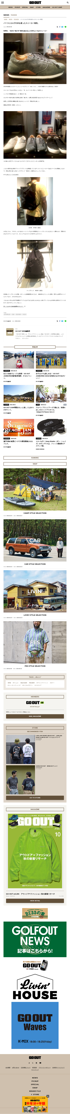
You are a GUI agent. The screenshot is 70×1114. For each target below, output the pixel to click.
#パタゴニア (38, 685)
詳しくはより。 (14, 306)
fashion (16, 19)
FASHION (14, 15)
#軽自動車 (32, 682)
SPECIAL (25, 7)
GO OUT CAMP (57, 7)
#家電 (9, 682)
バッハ (24, 314)
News (10, 7)
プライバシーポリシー (45, 1067)
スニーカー (18, 314)
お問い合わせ (15, 1067)
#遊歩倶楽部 (23, 682)
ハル (13, 314)
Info (63, 5)
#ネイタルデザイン (27, 685)
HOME (5, 19)
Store (38, 7)
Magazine (46, 7)
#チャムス (15, 682)
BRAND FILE (35, 1091)
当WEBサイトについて (58, 1067)
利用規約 (34, 1067)
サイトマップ (35, 1069)
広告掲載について (25, 1067)
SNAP (32, 7)
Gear (13, 5)
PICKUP (17, 7)
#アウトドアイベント (42, 682)
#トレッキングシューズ (14, 685)
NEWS (10, 19)
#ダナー (52, 682)
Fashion (5, 5)
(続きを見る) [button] (25, 338)
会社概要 (8, 1067)
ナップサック (7, 314)
